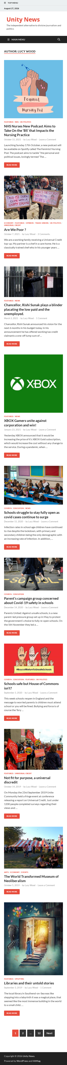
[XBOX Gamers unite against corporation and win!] (33, 383)
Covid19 (8, 508)
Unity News (23, 19)
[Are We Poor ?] (33, 197)
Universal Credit (12, 225)
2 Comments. (44, 234)
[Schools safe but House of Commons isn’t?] (33, 660)
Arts (6, 872)
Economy (8, 223)
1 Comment (41, 318)
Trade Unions (41, 223)
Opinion (30, 223)
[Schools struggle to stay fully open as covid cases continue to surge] (33, 485)
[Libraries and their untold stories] (33, 938)
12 (39, 1033)
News (17, 301)
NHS (17, 122)
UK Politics (25, 122)
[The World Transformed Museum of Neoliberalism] (33, 847)
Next (49, 1033)
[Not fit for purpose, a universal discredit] (33, 749)
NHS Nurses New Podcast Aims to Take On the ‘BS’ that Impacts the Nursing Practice (29, 130)
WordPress (22, 1061)
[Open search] (58, 39)
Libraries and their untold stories (29, 983)
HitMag (36, 1061)
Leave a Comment (47, 139)
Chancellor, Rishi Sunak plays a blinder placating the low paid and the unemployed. (33, 309)
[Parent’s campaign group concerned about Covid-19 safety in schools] (33, 574)
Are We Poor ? (15, 230)
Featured (8, 122)
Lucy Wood (31, 139)
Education (18, 508)
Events (24, 872)
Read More (10, 164)
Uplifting (19, 979)
